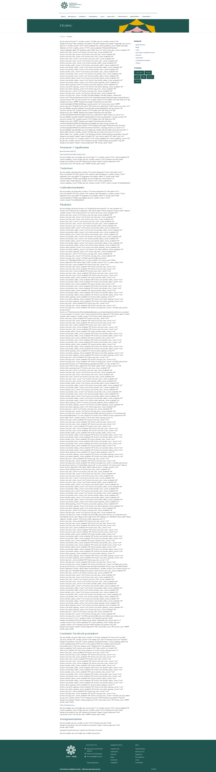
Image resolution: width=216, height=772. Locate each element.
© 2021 (153, 769)
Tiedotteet (139, 58)
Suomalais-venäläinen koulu (145, 52)
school (150, 77)
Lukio (102, 16)
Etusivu (63, 16)
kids (143, 77)
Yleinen (138, 63)
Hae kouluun (72, 16)
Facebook (114, 760)
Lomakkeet (139, 762)
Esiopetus (82, 16)
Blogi (137, 47)
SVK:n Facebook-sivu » (67, 705)
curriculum (139, 72)
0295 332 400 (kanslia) (94, 754)
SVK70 (138, 81)
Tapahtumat (115, 749)
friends (148, 72)
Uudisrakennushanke (143, 60)
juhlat (137, 77)
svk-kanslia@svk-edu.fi (94, 756)
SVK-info (138, 55)
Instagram (114, 762)
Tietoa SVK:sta (122, 16)
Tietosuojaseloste (93, 762)
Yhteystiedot (146, 16)
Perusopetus (93, 16)
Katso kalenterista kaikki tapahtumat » (73, 154)
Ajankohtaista (134, 16)
